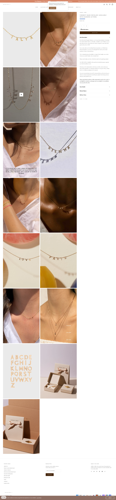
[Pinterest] (99, 471)
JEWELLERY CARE (7, 477)
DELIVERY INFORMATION (8, 473)
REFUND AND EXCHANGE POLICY (10, 472)
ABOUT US (78, 7)
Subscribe (49, 474)
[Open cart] (112, 4)
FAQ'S (5, 479)
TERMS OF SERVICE (7, 470)
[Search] (107, 4)
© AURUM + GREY (8, 495)
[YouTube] (102, 471)
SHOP (36, 7)
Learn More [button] (38, 497)
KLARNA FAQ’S (6, 483)
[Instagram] (96, 471)
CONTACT (5, 481)
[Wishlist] (109, 4)
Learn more (52, 8)
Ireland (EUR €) (6, 4)
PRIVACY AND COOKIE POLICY (9, 468)
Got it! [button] (110, 497)
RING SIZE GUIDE (7, 475)
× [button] (67, 2)
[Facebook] (91, 471)
